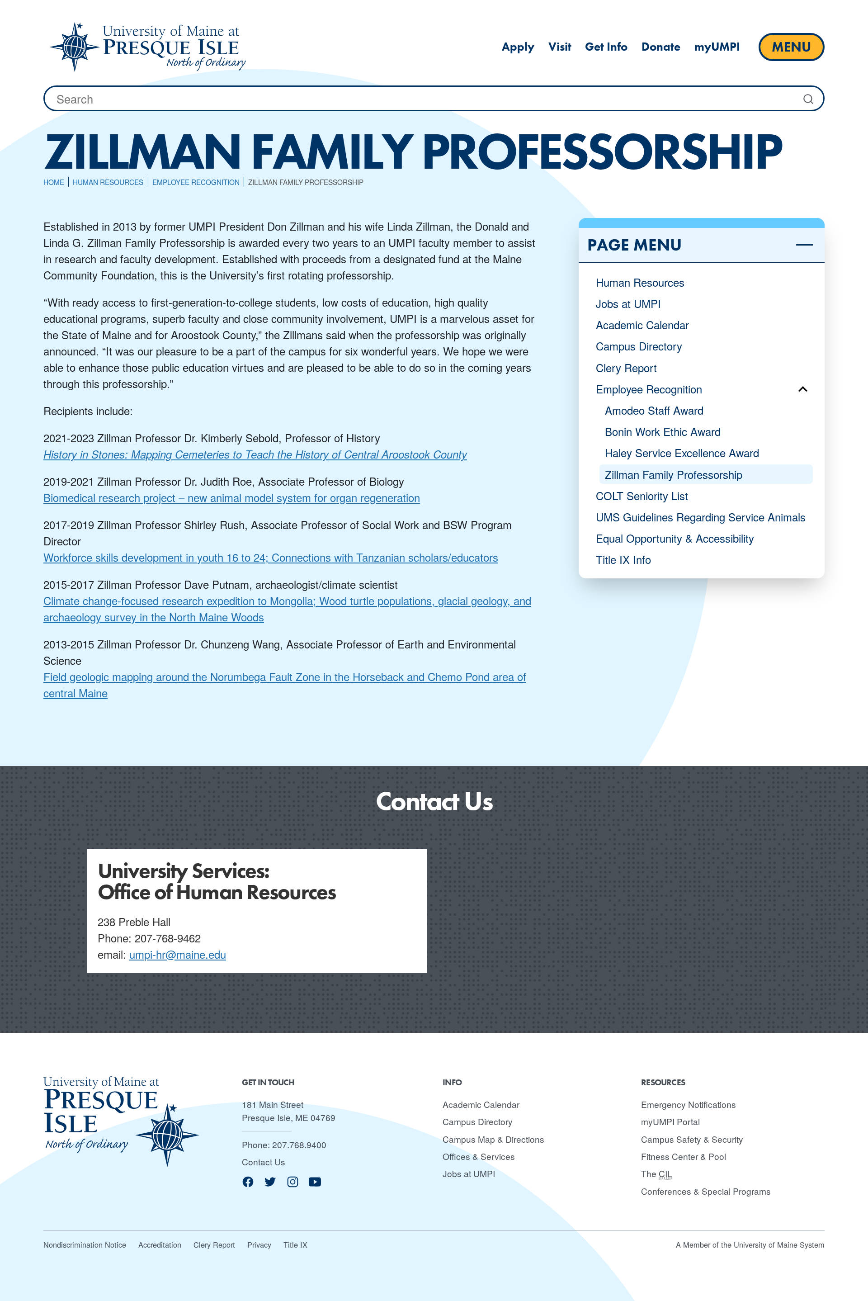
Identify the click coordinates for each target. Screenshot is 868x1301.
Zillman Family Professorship (673, 474)
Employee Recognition (649, 389)
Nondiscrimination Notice (84, 1244)
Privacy (259, 1244)
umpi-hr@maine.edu (177, 954)
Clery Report (626, 367)
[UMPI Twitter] (270, 1185)
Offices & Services (479, 1156)
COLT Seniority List (642, 495)
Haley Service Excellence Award (682, 452)
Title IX (295, 1244)
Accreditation (159, 1244)
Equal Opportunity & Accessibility (675, 538)
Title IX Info (623, 559)
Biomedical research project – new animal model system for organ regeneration (231, 497)
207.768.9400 (299, 1144)
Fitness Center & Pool (683, 1156)
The (656, 1173)
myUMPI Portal (670, 1121)
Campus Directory (639, 346)
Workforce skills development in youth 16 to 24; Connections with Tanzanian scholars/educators (270, 557)
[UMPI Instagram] (293, 1185)
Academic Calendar (642, 324)
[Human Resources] (147, 47)
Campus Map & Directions (493, 1139)
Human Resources (640, 282)
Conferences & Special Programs (706, 1191)
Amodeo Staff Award (654, 410)
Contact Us (263, 1161)
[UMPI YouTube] (315, 1185)
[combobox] (434, 98)
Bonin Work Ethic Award (663, 431)
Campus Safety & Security (692, 1139)
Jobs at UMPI (628, 303)
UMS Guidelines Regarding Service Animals (701, 517)
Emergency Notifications (688, 1104)
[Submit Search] (809, 98)
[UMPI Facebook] (248, 1185)
